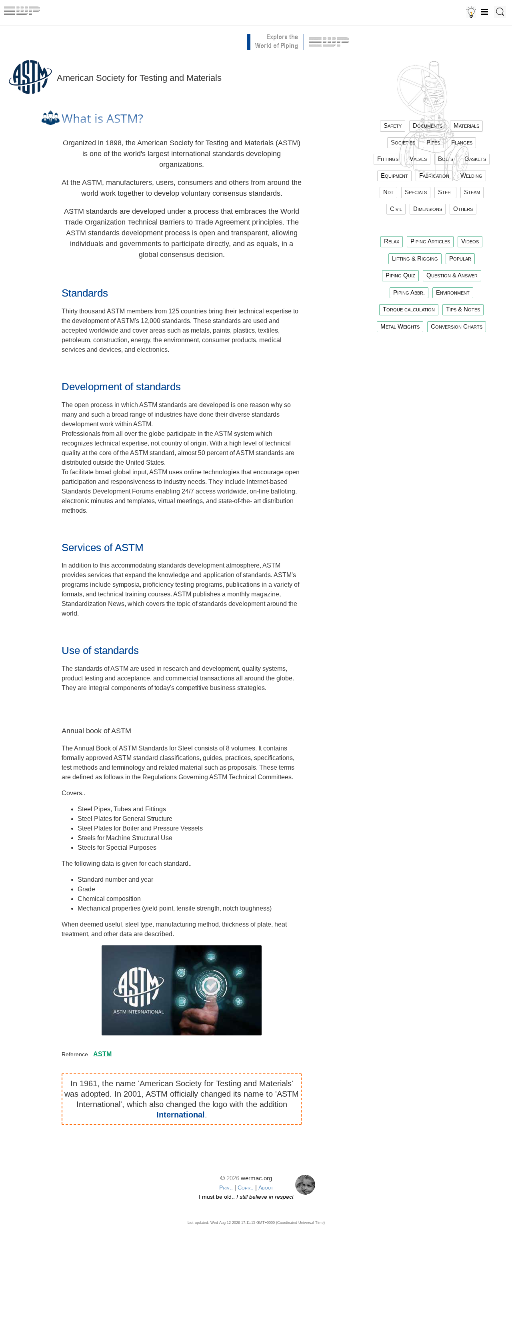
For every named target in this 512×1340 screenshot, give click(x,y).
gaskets (475, 158)
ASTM (102, 1054)
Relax (391, 241)
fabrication (434, 175)
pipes (433, 142)
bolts (445, 158)
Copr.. (246, 1187)
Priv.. (226, 1187)
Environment (453, 292)
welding (471, 175)
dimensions (427, 208)
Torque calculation (409, 309)
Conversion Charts (456, 326)
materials (466, 125)
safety (393, 125)
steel (445, 192)
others (463, 208)
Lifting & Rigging (415, 258)
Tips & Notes (463, 309)
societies (403, 142)
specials (416, 192)
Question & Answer (452, 275)
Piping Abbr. (409, 292)
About (265, 1187)
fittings (387, 158)
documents (427, 125)
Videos (470, 241)
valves (418, 158)
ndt (388, 192)
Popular (460, 258)
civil (396, 208)
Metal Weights (400, 326)
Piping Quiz (400, 275)
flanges (461, 142)
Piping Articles (430, 241)
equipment (394, 175)
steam (472, 192)
